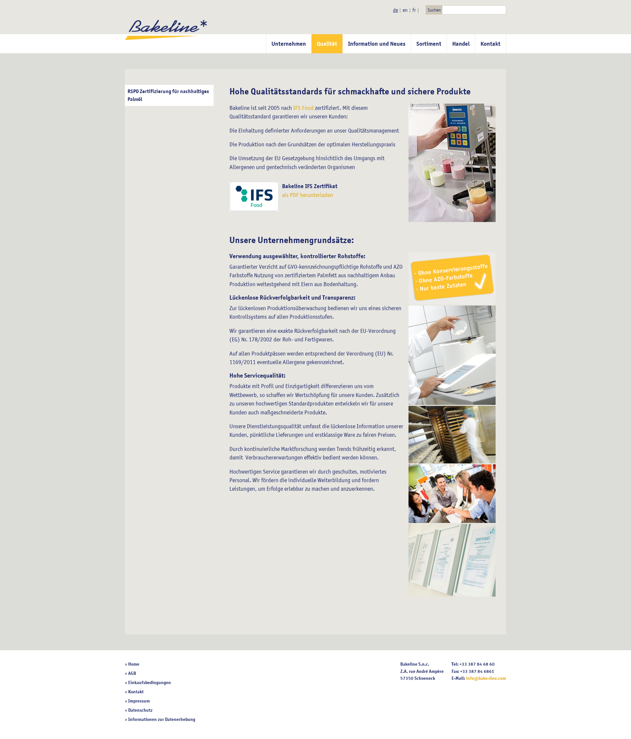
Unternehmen (288, 43)
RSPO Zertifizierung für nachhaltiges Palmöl (168, 95)
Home (133, 664)
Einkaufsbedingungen (149, 682)
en (405, 10)
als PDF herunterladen (307, 195)
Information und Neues (377, 43)
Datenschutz (140, 710)
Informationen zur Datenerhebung (161, 719)
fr (414, 10)
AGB (132, 673)
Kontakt (490, 43)
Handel (461, 43)
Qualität (327, 43)
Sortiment (428, 43)
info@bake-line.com (486, 678)
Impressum (139, 701)
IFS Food (303, 108)
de (395, 10)
